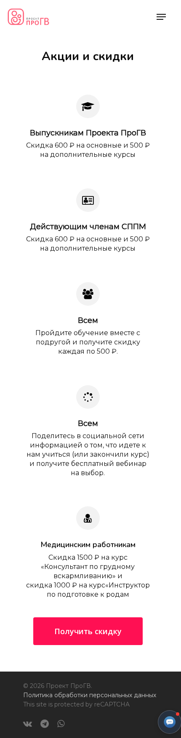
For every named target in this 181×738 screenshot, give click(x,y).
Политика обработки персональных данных (89, 695)
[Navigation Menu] (161, 17)
